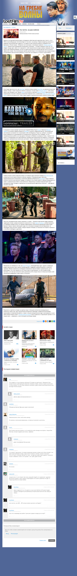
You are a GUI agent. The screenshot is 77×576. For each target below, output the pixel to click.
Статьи (13, 27)
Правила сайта (43, 540)
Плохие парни (43, 90)
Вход (7, 533)
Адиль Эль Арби (47, 93)
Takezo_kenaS (17, 393)
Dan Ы (10, 427)
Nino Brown (16, 487)
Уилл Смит (22, 89)
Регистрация (14, 533)
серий (63, 33)
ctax (10, 379)
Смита (36, 223)
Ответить (12, 389)
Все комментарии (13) (29, 375)
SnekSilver (11, 404)
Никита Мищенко (12, 414)
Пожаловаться (51, 389)
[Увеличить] (53, 57)
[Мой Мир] (54, 321)
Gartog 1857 (11, 474)
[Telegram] (48, 321)
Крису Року (40, 89)
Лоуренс (27, 131)
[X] (50, 321)
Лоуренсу (41, 223)
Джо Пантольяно (48, 175)
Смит (23, 92)
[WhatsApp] (52, 321)
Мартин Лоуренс (41, 92)
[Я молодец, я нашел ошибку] (69, 17)
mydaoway (16, 439)
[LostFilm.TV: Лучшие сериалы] (14, 21)
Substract (11, 463)
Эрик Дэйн (42, 178)
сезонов (68, 33)
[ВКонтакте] (44, 321)
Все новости (7, 27)
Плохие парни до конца (25, 314)
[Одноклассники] (46, 321)
